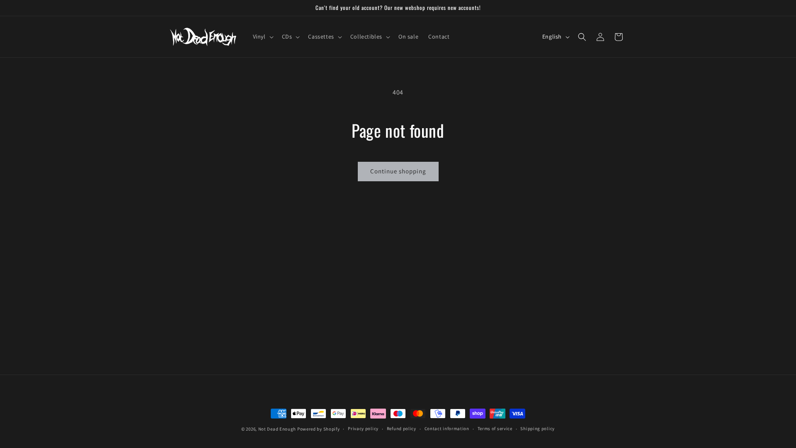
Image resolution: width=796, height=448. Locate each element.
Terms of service (495, 428)
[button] (262, 36)
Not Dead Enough (277, 429)
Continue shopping (398, 171)
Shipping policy (537, 428)
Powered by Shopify (318, 429)
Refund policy (401, 428)
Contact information (447, 428)
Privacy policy (363, 428)
